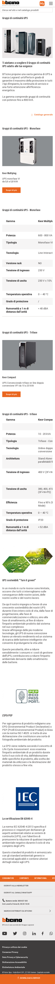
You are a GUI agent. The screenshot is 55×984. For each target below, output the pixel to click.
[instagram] (24, 933)
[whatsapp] (51, 933)
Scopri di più (11, 190)
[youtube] (4, 933)
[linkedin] (34, 933)
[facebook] (42, 933)
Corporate (24, 878)
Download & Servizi (30, 978)
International (40, 878)
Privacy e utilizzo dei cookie (14, 947)
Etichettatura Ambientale (13, 967)
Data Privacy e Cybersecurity (15, 957)
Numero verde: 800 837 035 (17, 901)
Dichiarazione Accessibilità (14, 962)
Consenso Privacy (10, 952)
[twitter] (15, 933)
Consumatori (8, 878)
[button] (42, 3)
